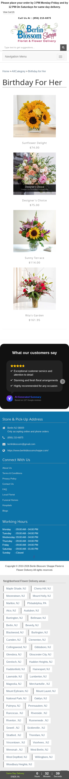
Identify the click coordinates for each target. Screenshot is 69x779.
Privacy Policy (9, 478)
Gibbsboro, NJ (42, 647)
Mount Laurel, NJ (46, 691)
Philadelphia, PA (36, 603)
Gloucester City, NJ (40, 654)
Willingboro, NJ (43, 757)
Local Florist (8, 494)
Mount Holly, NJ (42, 596)
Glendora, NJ (13, 654)
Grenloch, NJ (13, 662)
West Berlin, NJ (39, 749)
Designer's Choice (34, 200)
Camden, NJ (13, 639)
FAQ (4, 489)
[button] (6, 381)
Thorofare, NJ (37, 735)
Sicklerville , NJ (36, 727)
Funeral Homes (10, 500)
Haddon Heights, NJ (40, 662)
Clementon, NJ (37, 639)
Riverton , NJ (13, 720)
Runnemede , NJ (38, 720)
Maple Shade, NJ (16, 588)
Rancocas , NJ (14, 713)
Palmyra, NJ (13, 705)
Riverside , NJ (39, 713)
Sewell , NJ (12, 727)
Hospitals (7, 505)
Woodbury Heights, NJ (19, 764)
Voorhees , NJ (41, 742)
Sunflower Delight (34, 143)
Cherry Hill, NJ (42, 588)
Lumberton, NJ (38, 676)
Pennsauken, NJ (37, 705)
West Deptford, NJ (16, 757)
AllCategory (18, 71)
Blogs (5, 510)
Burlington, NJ (39, 632)
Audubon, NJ (31, 610)
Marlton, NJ (12, 603)
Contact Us (8, 484)
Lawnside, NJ (14, 676)
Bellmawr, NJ (38, 618)
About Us (7, 468)
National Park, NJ (16, 698)
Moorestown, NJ (15, 596)
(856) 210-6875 (42, 18)
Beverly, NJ (32, 625)
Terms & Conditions (12, 473)
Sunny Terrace (34, 258)
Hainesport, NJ (41, 669)
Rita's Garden (34, 315)
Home (5, 71)
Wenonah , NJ (14, 749)
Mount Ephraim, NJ (17, 691)
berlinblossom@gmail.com (21, 444)
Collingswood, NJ (16, 647)
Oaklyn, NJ (40, 698)
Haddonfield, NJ (15, 669)
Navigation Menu (16, 56)
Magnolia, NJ (13, 684)
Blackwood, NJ (14, 632)
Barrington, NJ (14, 618)
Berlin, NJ (11, 625)
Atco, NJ (11, 610)
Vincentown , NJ (15, 742)
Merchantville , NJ (39, 684)
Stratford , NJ (13, 735)
